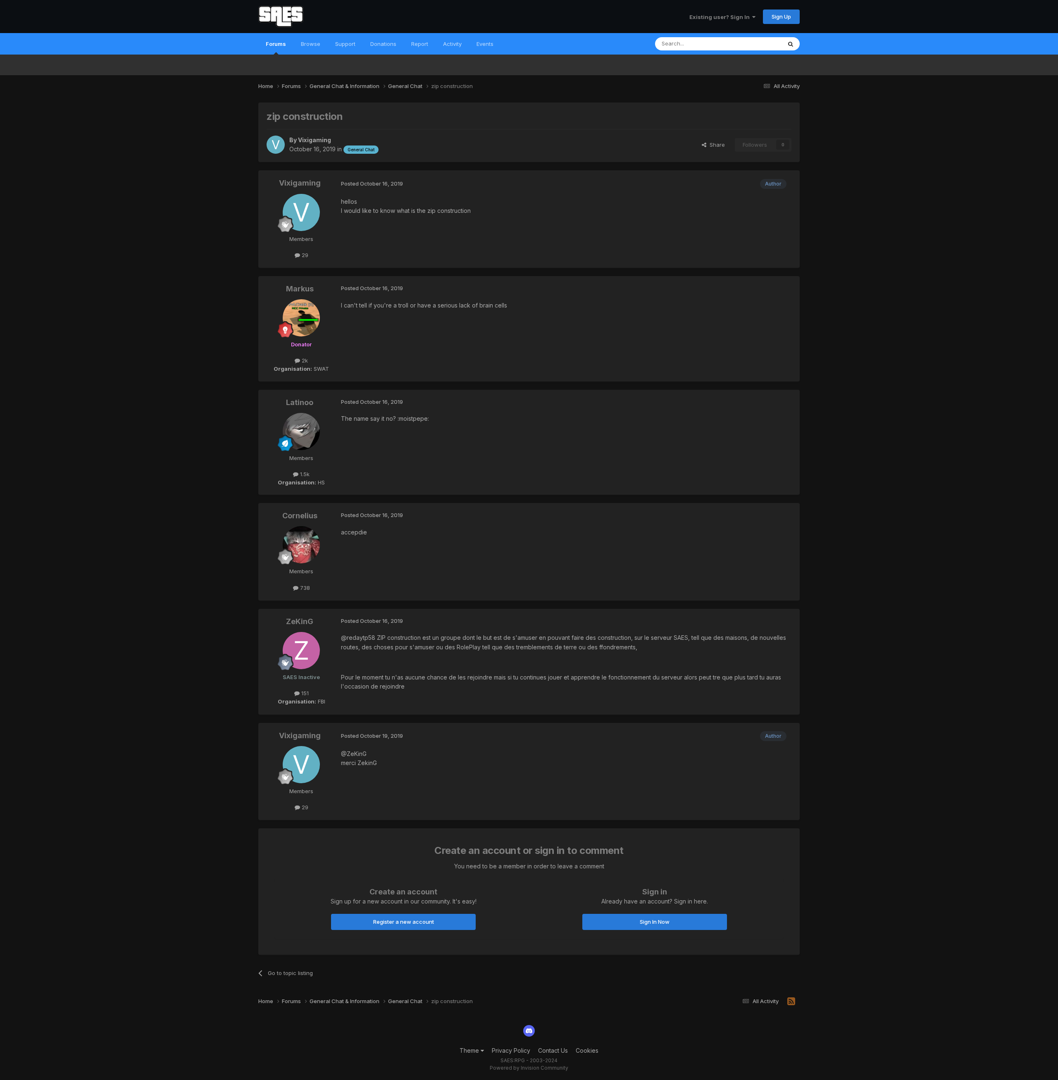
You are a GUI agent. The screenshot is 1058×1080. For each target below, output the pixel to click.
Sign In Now (655, 921)
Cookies (587, 1050)
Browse (310, 44)
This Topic (757, 44)
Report (419, 44)
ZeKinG (299, 621)
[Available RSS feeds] (791, 1001)
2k (304, 360)
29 (304, 255)
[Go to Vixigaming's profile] (276, 145)
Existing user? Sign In (720, 17)
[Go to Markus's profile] (301, 317)
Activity (452, 44)
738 (304, 587)
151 (304, 693)
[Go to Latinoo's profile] (301, 431)
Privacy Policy (511, 1050)
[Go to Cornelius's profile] (301, 544)
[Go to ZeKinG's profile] (301, 650)
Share (715, 144)
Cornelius (299, 515)
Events (485, 44)
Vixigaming (314, 139)
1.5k (304, 474)
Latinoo (299, 402)
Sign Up (781, 16)
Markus (300, 288)
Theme (470, 1050)
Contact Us (553, 1050)
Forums (276, 44)
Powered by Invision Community (529, 1068)
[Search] (791, 43)
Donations (383, 44)
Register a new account (403, 921)
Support (345, 44)
